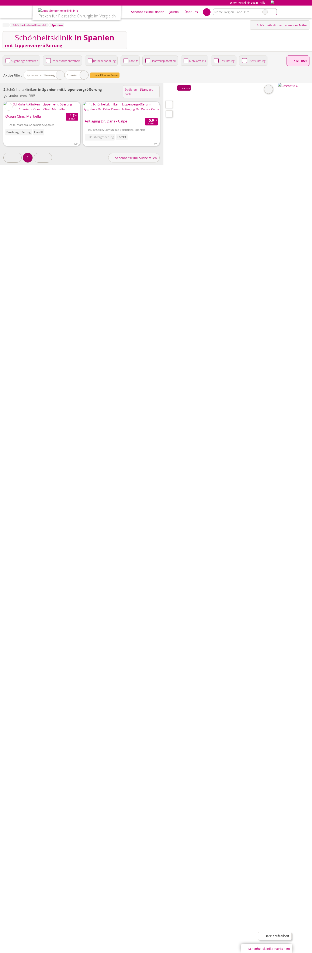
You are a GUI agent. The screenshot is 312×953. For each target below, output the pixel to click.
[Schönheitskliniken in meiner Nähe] (169, 113)
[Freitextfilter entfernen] (265, 12)
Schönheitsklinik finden (147, 12)
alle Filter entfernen (106, 75)
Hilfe (262, 2)
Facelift (133, 61)
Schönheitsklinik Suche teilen (135, 158)
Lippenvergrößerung (40, 75)
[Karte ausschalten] (268, 89)
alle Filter (300, 61)
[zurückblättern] (14, 107)
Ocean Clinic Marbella (23, 116)
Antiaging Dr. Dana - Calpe (106, 121)
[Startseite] (5, 25)
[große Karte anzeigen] (169, 104)
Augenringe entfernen (24, 61)
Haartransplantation (163, 61)
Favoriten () (269, 949)
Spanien (73, 75)
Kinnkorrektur (197, 61)
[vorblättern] (69, 107)
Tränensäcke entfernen (65, 61)
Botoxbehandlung (104, 61)
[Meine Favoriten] (206, 12)
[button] (12, 158)
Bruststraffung (257, 61)
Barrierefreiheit (276, 936)
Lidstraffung (227, 61)
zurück (185, 88)
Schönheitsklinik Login (243, 2)
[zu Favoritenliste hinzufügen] (9, 107)
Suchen (273, 12)
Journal (174, 12)
